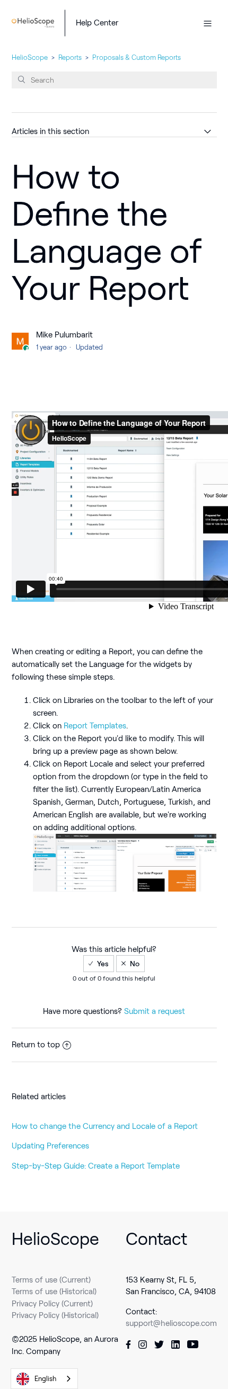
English (45, 1379)
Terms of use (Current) (51, 1280)
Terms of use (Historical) (54, 1291)
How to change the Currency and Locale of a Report (105, 1126)
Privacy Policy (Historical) (55, 1315)
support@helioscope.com (171, 1323)
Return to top (36, 1044)
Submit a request (154, 1011)
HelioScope (30, 57)
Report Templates (95, 726)
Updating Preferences (50, 1146)
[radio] (98, 963)
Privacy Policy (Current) (52, 1303)
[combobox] (44, 1378)
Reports (70, 57)
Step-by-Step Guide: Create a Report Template (96, 1166)
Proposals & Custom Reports (136, 57)
